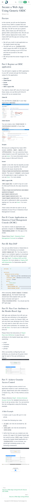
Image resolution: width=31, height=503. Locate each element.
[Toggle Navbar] (29, 2)
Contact (20, 2)
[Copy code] (26, 268)
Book (25, 2)
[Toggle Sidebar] (2, 2)
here (9, 156)
